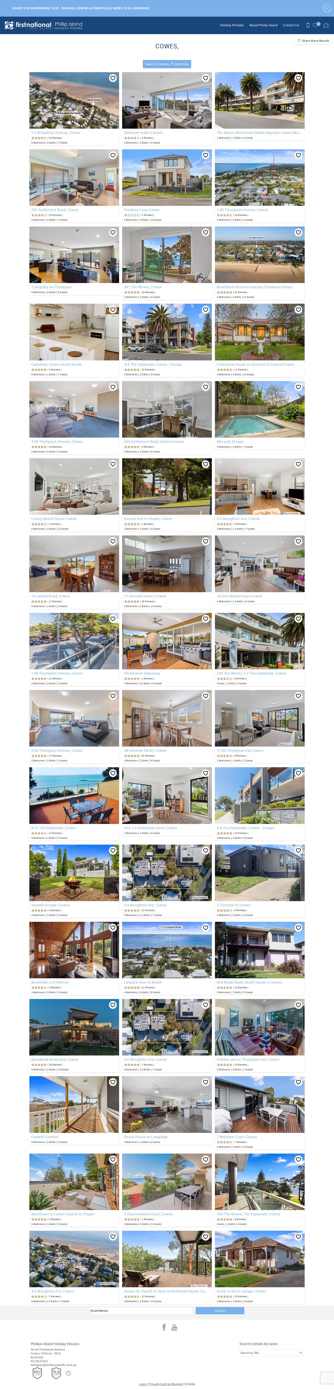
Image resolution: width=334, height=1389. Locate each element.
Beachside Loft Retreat (50, 982)
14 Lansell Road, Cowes (50, 596)
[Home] (29, 25)
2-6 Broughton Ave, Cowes (145, 1059)
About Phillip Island (263, 25)
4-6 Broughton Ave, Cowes (52, 1291)
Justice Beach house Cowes (239, 596)
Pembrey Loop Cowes (142, 209)
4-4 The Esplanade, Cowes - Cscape (246, 827)
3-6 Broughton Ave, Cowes (238, 518)
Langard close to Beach (143, 982)
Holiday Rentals (232, 25)
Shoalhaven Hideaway (142, 673)
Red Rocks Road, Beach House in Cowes (249, 982)
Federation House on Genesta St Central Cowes (255, 364)
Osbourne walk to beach (143, 132)
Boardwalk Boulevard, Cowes (54, 1059)
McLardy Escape (230, 441)
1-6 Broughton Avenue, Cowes (55, 132)
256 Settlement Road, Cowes (54, 209)
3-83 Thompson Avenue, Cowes (57, 750)
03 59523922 (39, 1361)
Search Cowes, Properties (167, 64)
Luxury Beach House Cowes (54, 518)
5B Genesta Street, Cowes (145, 750)
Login (143, 1384)
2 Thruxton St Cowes (234, 905)
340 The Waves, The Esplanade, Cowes (248, 1214)
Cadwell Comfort (45, 1136)
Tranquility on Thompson (51, 287)
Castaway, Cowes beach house (56, 364)
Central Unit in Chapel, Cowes (148, 518)
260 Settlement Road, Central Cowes (154, 441)
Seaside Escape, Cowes (50, 905)
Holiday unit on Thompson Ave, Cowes (248, 1059)
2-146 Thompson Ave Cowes (240, 750)
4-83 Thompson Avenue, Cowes (57, 441)
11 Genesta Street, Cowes (145, 596)
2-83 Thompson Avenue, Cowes (242, 209)
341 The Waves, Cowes (143, 287)
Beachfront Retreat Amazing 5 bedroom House (255, 287)
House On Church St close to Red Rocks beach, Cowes (167, 1291)
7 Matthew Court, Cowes (237, 1136)
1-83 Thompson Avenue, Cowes (57, 673)
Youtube (174, 1327)
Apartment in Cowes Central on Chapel (62, 1214)
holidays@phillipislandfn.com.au (54, 1365)
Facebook (164, 1327)
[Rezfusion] (68, 1373)
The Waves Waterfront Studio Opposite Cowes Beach (260, 132)
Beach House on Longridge (146, 1136)
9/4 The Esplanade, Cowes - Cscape (153, 364)
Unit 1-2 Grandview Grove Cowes (150, 827)
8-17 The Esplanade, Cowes (53, 827)
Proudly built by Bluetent (166, 1384)
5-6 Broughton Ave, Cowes (145, 905)
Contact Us (291, 25)
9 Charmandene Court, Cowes (148, 1214)
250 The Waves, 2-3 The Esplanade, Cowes (251, 673)
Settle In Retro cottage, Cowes (241, 1291)
